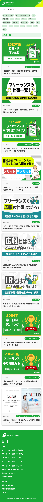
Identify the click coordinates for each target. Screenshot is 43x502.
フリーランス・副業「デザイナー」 (13, 466)
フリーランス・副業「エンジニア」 (13, 458)
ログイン (5, 493)
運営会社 (5, 481)
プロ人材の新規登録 (8, 489)
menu (39, 3)
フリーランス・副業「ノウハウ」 (13, 450)
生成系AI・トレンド (8, 473)
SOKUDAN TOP (7, 477)
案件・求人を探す (7, 485)
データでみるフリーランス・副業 (13, 469)
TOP (4, 9)
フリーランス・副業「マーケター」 (13, 461)
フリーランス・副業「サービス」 (13, 454)
